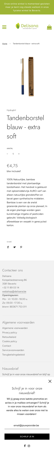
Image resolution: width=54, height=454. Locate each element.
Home (4, 44)
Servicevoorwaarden (13, 350)
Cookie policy (9, 341)
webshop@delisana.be (14, 291)
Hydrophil (11, 110)
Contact (6, 345)
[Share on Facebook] (9, 247)
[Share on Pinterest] (21, 247)
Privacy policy (9, 332)
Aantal (10, 148)
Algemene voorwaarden (15, 328)
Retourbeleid (9, 337)
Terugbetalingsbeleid (13, 354)
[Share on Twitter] (15, 247)
